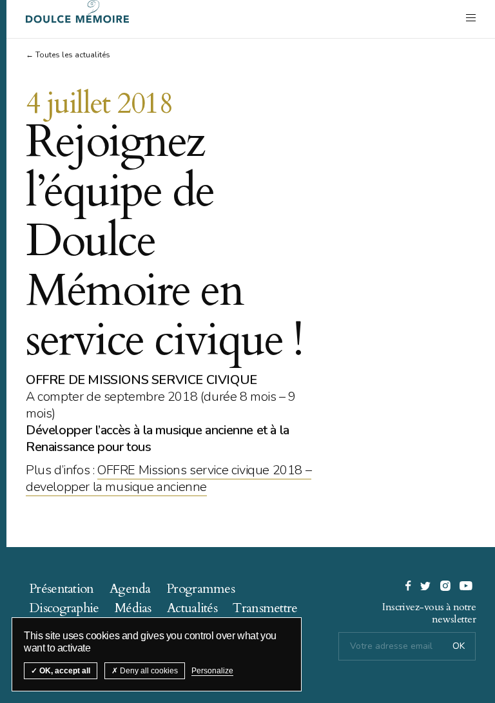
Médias (133, 608)
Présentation (61, 588)
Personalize (212, 670)
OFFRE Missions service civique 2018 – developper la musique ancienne (168, 478)
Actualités (192, 608)
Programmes (200, 588)
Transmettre (265, 608)
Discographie (64, 608)
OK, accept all (63, 670)
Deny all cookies (148, 670)
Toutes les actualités (72, 55)
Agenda (130, 588)
